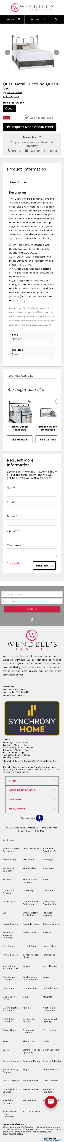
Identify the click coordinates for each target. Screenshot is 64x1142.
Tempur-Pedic (50, 1069)
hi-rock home (30, 946)
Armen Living (9, 859)
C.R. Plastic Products (8, 891)
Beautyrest (49, 868)
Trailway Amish (30, 1080)
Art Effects (28, 859)
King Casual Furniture (9, 978)
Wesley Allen (14, 92)
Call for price (11, 96)
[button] (56, 52)
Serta (6, 1050)
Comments (15, 545)
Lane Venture (10, 988)
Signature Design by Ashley (32, 1051)
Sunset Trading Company (10, 1070)
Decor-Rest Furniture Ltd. (50, 902)
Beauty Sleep (30, 868)
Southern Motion (32, 1061)
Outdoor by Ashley (29, 1020)
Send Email (44, 565)
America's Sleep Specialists (11, 849)
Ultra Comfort (50, 1080)
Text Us (52, 151)
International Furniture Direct (11, 967)
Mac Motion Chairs (9, 998)
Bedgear (7, 879)
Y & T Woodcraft (31, 1111)
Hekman (47, 932)
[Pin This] (6, 118)
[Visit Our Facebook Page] (32, 620)
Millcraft (47, 997)
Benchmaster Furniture (30, 880)
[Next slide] (52, 413)
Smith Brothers (51, 1050)
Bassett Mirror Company (10, 869)
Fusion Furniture (31, 924)
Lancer (46, 977)
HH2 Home (8, 946)
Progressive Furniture (29, 1031)
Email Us (34, 151)
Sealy (46, 1041)
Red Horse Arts (51, 1030)
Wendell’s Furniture (8, 1101)
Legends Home (51, 988)
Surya (26, 1069)
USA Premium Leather (10, 1090)
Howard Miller (10, 955)
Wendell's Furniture (48, 1090)
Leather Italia (30, 988)
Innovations (49, 955)
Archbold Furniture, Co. (50, 849)
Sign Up (32, 609)
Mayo (25, 997)
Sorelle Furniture (12, 1061)
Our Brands (10, 840)
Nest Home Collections (49, 1009)
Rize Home (28, 1041)
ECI (4, 913)
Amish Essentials (32, 848)
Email (11, 502)
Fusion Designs (10, 924)
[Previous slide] (11, 413)
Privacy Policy (25, 831)
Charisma (48, 890)
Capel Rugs (29, 890)
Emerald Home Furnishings (31, 914)
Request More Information (32, 127)
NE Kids (27, 1008)
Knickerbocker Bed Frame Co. (31, 978)
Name (11, 487)
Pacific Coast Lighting (50, 1020)
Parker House (10, 1030)
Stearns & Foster (52, 1061)
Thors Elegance (11, 1080)
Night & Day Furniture (9, 1020)
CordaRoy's (9, 901)
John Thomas (50, 966)
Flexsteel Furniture (48, 914)
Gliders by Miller (52, 924)
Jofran (26, 966)
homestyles (49, 946)
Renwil (6, 1041)
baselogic (48, 859)
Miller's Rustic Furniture (10, 1009)
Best (45, 879)
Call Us (16, 151)
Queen (9, 108)
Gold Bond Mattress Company (8, 935)
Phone (12, 516)
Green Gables (30, 932)
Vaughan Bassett (31, 1089)
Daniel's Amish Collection (30, 902)
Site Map (40, 831)
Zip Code (13, 531)
